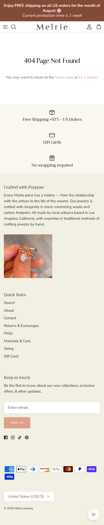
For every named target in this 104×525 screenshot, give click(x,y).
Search (9, 302)
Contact (10, 318)
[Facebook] (5, 437)
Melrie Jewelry (24, 508)
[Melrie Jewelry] (52, 27)
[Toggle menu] (5, 27)
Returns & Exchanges (21, 325)
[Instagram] (13, 437)
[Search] (16, 27)
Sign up (17, 423)
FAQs (8, 333)
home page (64, 77)
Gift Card (11, 356)
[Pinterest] (27, 437)
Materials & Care (17, 341)
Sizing (9, 348)
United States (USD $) (26, 496)
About (9, 310)
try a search (88, 77)
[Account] (88, 27)
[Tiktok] (20, 437)
